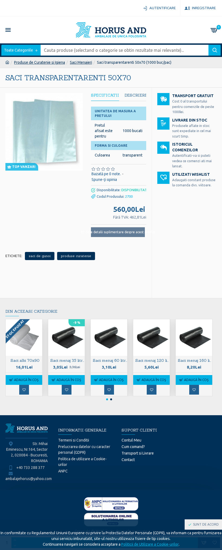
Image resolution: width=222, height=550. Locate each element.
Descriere (136, 95)
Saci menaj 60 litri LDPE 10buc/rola (110, 360)
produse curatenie (76, 256)
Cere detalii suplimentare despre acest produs (118, 232)
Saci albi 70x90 (25, 360)
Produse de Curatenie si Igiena (39, 62)
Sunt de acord (206, 524)
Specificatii (105, 95)
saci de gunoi (40, 256)
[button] (107, 399)
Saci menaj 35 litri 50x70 (67, 360)
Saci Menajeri (81, 62)
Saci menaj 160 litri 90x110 (195, 360)
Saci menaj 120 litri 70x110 (152, 360)
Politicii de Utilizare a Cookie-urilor (150, 544)
